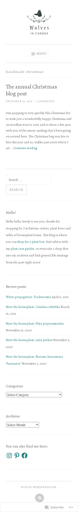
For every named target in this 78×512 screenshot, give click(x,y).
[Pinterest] (16, 455)
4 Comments (46, 101)
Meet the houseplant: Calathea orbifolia (33, 307)
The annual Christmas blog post (31, 90)
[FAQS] (39, 498)
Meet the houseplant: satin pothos (29, 340)
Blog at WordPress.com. (39, 487)
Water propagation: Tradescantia (28, 297)
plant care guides (22, 248)
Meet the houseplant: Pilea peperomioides (35, 323)
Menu (41, 53)
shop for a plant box (30, 242)
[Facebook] (24, 455)
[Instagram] (9, 455)
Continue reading (25, 148)
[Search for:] (28, 180)
